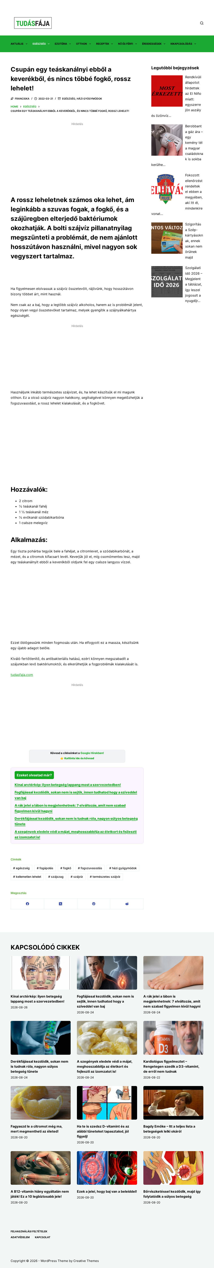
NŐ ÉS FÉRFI (125, 43)
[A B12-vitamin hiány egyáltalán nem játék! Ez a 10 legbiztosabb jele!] (41, 1168)
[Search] (201, 23)
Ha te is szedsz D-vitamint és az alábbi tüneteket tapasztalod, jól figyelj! (103, 1131)
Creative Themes (86, 1261)
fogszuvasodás (90, 868)
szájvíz (77, 876)
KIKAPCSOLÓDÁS (181, 43)
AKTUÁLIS (17, 43)
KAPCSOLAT (42, 1237)
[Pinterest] (94, 904)
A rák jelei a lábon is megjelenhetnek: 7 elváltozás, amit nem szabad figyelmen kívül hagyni (171, 1001)
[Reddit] (127, 904)
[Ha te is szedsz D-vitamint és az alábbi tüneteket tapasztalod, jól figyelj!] (107, 1103)
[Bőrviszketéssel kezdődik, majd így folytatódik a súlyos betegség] (173, 1168)
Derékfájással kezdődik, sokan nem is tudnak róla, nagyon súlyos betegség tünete (39, 1066)
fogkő (65, 868)
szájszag (56, 876)
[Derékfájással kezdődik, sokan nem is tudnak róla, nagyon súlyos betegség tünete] (41, 1038)
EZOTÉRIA (61, 43)
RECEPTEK (102, 43)
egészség (21, 868)
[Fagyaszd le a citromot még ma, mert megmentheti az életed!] (41, 1103)
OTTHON (81, 43)
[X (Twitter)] (60, 904)
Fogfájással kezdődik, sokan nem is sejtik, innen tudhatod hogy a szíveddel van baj (105, 1001)
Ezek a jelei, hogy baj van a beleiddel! (107, 1191)
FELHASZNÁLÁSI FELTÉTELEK (29, 1231)
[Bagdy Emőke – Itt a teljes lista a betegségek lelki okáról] (173, 1103)
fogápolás (45, 868)
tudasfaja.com (22, 675)
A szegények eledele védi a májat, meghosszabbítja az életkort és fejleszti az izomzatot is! (104, 1066)
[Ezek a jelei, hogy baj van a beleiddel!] (107, 1168)
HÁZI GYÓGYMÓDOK (89, 98)
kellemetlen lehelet (27, 876)
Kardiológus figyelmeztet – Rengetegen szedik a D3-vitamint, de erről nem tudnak (171, 1066)
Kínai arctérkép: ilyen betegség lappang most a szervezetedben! (68, 785)
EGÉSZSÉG (39, 43)
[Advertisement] (77, 156)
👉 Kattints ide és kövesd (77, 758)
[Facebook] (27, 904)
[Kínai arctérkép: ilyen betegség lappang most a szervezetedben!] (41, 973)
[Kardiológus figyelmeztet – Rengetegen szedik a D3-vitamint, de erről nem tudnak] (173, 1038)
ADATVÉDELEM (20, 1237)
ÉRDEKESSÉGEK (152, 43)
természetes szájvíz (105, 876)
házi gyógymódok (123, 868)
